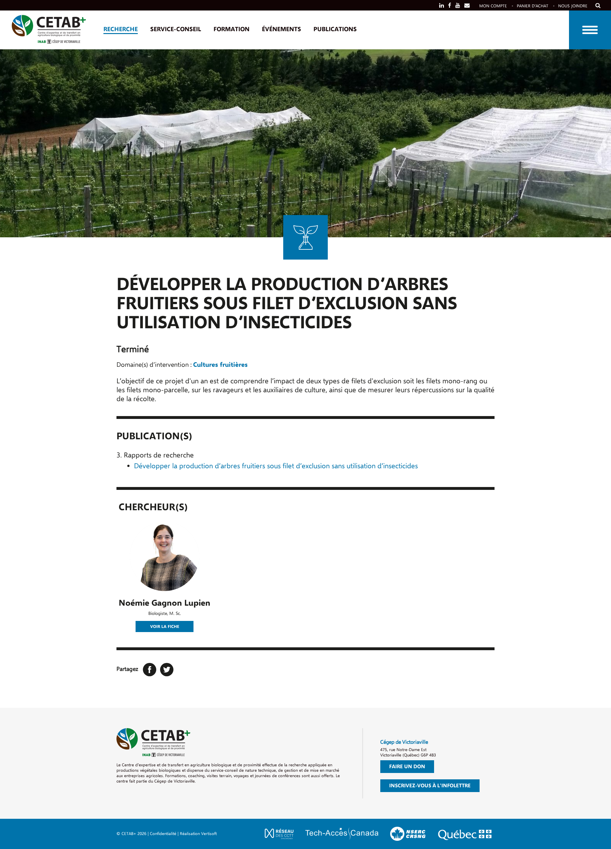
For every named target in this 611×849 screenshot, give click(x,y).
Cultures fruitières (220, 364)
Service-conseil (175, 29)
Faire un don (407, 766)
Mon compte (493, 6)
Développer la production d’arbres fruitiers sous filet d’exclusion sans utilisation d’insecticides (276, 466)
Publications (335, 29)
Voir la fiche (164, 627)
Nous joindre (572, 6)
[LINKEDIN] (441, 5)
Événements (281, 29)
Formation (231, 29)
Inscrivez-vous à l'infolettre (430, 785)
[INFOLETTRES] (467, 5)
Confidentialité (163, 833)
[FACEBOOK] (449, 5)
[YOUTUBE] (457, 5)
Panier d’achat (532, 6)
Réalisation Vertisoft (198, 833)
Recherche (120, 29)
